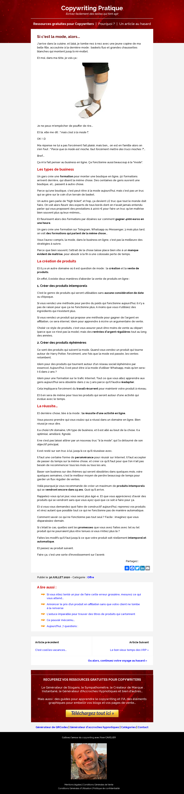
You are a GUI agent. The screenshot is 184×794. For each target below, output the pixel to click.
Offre (90, 577)
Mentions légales (73, 784)
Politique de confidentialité (106, 788)
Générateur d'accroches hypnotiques (94, 727)
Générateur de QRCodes (52, 727)
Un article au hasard (135, 24)
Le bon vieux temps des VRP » (129, 649)
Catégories (128, 727)
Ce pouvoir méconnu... (61, 620)
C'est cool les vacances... (51, 649)
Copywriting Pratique (92, 8)
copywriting (88, 737)
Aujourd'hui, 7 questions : (62, 626)
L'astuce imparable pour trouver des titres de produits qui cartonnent (91, 614)
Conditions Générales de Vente (98, 784)
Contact (143, 727)
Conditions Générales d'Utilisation (75, 788)
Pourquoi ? (106, 24)
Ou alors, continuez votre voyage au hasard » (117, 660)
